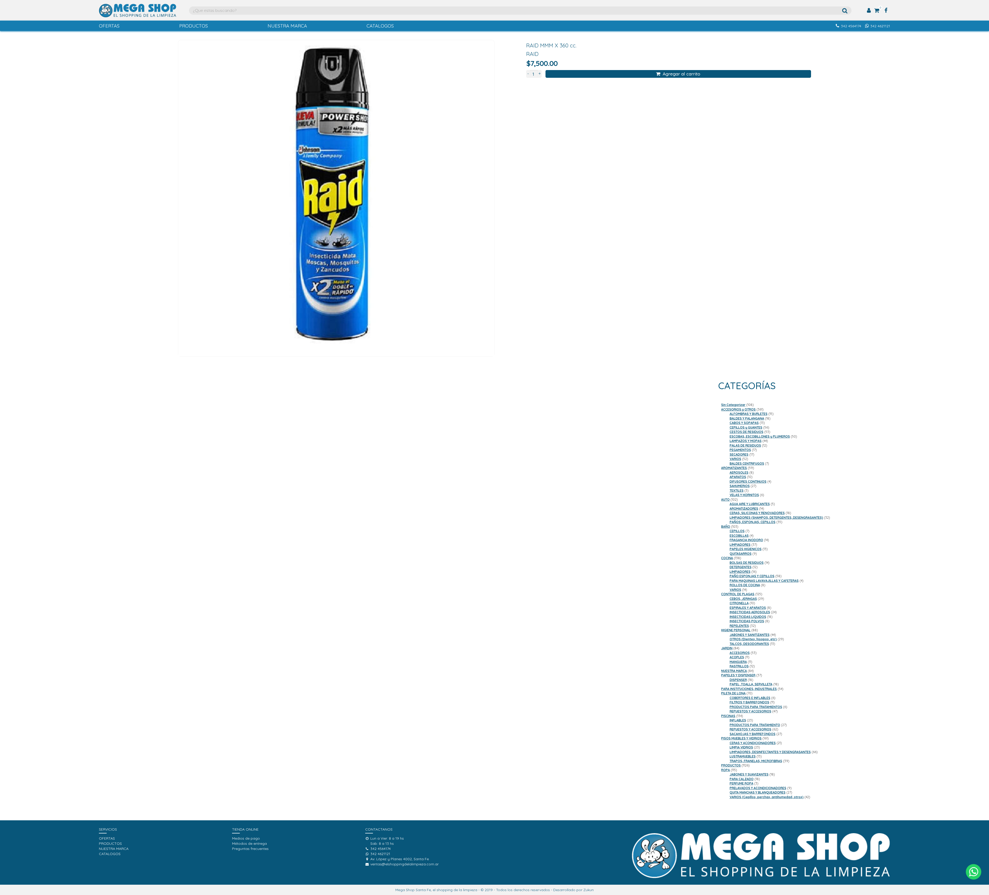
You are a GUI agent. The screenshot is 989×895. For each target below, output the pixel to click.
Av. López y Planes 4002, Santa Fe (399, 859)
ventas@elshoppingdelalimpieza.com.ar (404, 864)
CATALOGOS (380, 26)
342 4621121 (880, 26)
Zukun (588, 890)
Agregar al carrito (681, 73)
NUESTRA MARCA (287, 26)
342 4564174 (851, 26)
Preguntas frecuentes (250, 848)
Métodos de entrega (249, 843)
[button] (973, 872)
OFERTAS (109, 26)
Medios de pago (246, 838)
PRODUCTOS (193, 26)
